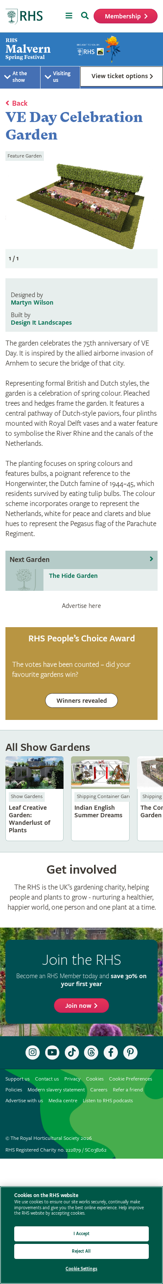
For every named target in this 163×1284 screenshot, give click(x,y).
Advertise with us (24, 1101)
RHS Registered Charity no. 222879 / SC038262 (56, 1150)
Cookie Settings (81, 1268)
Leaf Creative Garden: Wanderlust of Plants (34, 798)
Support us (17, 1079)
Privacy (72, 1079)
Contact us (47, 1079)
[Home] (24, 17)
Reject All (81, 1251)
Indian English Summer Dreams (100, 798)
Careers (98, 1090)
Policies (13, 1090)
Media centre (62, 1101)
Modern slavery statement (56, 1090)
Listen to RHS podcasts (108, 1101)
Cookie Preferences (130, 1079)
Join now (78, 1006)
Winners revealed (81, 701)
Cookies (95, 1079)
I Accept (82, 1233)
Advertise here (81, 606)
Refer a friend (128, 1090)
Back (20, 103)
